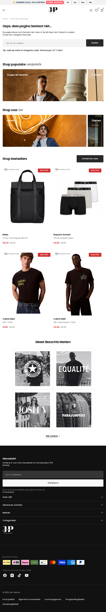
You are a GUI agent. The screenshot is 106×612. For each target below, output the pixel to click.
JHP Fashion (15, 592)
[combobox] (44, 43)
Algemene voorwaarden (29, 599)
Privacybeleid (8, 492)
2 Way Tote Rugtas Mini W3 (15, 238)
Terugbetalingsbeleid (74, 599)
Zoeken (94, 42)
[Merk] (32, 368)
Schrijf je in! (53, 483)
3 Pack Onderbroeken (63, 238)
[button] (4, 10)
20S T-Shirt (8, 322)
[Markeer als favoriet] (6, 169)
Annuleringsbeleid (10, 604)
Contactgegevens (53, 599)
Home (5, 19)
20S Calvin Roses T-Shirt (65, 322)
